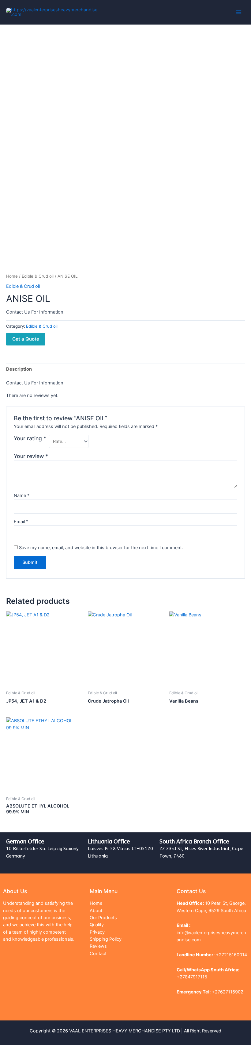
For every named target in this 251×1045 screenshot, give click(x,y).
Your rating (30, 438)
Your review (31, 456)
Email (21, 521)
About (96, 910)
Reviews (98, 946)
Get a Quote (25, 339)
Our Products (103, 917)
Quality (97, 924)
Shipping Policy (106, 939)
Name (21, 495)
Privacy (97, 932)
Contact (98, 953)
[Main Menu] (239, 12)
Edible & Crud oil (38, 276)
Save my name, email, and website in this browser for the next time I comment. (101, 547)
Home (12, 276)
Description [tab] (19, 369)
